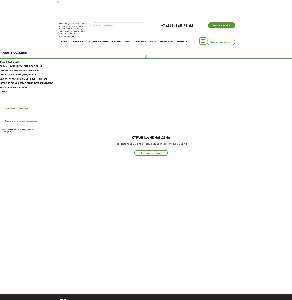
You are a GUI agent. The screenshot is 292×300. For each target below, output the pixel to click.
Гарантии (141, 41)
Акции (152, 41)
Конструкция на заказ (220, 41)
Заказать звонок (221, 25)
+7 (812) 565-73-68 (177, 25)
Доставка (116, 41)
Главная (63, 41)
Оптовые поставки (98, 41)
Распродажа (166, 41)
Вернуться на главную (151, 153)
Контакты (182, 41)
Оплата (129, 41)
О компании (77, 41)
